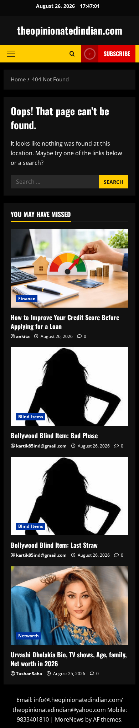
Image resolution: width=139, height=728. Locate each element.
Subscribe (117, 53)
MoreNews (69, 719)
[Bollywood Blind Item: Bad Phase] (69, 386)
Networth (28, 636)
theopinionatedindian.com (69, 30)
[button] (11, 53)
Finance (26, 298)
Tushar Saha (29, 674)
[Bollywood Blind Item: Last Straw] (69, 496)
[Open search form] (72, 54)
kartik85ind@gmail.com (41, 446)
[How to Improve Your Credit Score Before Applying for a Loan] (69, 268)
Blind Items (30, 417)
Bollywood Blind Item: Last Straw (54, 545)
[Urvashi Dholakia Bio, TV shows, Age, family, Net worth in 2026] (69, 605)
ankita (23, 336)
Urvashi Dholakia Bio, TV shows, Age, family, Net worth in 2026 (69, 659)
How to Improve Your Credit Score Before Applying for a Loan (65, 322)
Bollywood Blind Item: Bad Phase (54, 435)
